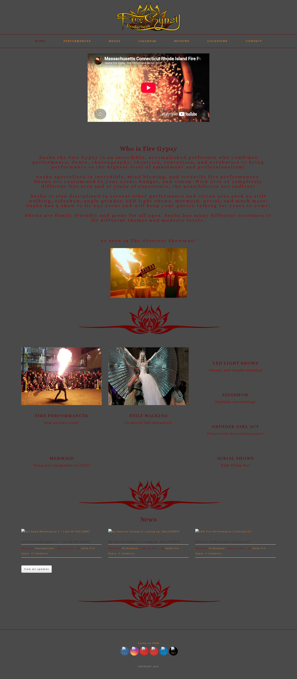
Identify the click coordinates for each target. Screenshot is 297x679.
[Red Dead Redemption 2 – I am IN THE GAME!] (55, 531)
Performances (77, 41)
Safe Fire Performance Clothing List (222, 541)
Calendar (147, 41)
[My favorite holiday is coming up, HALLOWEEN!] (144, 531)
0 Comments (40, 553)
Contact (254, 41)
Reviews (182, 41)
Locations (217, 41)
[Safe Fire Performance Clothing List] (223, 531)
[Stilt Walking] (148, 376)
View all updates (36, 569)
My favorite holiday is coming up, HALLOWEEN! (144, 541)
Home (40, 41)
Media (114, 41)
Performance (130, 548)
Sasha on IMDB (148, 643)
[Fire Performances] (61, 376)
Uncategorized (44, 548)
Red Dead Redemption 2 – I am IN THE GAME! (55, 541)
